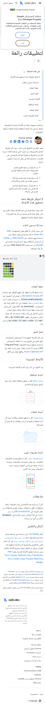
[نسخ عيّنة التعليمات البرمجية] (43, 255)
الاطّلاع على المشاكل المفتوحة (31, 638)
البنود (41, 694)
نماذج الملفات (38, 418)
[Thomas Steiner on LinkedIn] (19, 142)
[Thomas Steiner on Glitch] (23, 142)
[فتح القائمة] (40, 3)
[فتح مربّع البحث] (16, 3)
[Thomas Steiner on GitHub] (27, 142)
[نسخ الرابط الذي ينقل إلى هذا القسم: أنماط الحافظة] (28, 375)
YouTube (37, 675)
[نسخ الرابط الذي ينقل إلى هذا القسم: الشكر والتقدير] (25, 526)
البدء (22, 43)
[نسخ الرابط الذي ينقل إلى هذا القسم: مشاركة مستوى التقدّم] (20, 225)
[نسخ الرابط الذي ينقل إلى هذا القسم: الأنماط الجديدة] (24, 359)
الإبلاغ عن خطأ (36, 634)
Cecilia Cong (18, 559)
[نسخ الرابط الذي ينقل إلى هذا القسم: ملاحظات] (30, 496)
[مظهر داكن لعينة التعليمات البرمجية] (40, 255)
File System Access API (32, 296)
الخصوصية (33, 694)
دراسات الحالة (36, 656)
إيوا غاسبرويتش (11, 537)
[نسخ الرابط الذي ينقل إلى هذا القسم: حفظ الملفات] (29, 286)
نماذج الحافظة (38, 381)
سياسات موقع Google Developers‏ (23, 580)
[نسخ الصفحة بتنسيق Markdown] (38, 61)
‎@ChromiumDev (22, 511)
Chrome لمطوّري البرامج (32, 648)
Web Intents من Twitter (14, 238)
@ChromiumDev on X (32, 671)
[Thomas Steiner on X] (31, 142)
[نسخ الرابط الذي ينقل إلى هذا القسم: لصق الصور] (30, 332)
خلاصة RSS (37, 683)
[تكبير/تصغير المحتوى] (24, 72)
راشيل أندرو (38, 541)
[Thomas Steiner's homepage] (11, 142)
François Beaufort (34, 559)
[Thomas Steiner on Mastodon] (15, 142)
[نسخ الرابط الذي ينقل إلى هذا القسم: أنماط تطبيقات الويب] (21, 452)
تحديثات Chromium (33, 652)
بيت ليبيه (21, 537)
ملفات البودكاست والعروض (32, 660)
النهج (21, 241)
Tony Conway (10, 555)
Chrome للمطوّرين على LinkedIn (29, 679)
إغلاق (22, 35)
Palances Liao (24, 555)
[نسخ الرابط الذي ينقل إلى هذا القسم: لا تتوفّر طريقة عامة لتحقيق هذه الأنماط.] (18, 202)
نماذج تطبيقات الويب (35, 458)
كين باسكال (29, 541)
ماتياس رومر (18, 541)
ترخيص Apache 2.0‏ (23, 577)
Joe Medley (34, 534)
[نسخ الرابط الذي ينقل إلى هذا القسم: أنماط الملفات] (28, 412)
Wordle (39, 245)
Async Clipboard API (33, 351)
